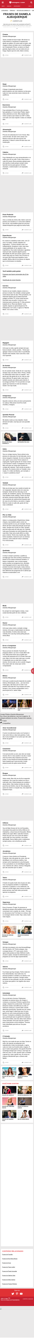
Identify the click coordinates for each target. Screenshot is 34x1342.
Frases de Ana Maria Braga (9, 1258)
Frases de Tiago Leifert (8, 1267)
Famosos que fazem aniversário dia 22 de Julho (16, 275)
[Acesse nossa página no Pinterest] (17, 1293)
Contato (25, 1299)
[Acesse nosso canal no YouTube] (21, 1293)
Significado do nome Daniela (12, 280)
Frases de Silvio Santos (8, 1279)
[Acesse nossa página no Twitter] (12, 1293)
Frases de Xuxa (6, 1263)
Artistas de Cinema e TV (23, 10)
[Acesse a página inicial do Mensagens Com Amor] (17, 2)
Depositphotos (16, 1300)
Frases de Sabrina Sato (8, 1275)
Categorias (4, 10)
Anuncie (30, 1299)
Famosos (12, 10)
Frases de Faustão (7, 1254)
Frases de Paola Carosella (9, 1271)
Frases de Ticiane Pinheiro (9, 1284)
